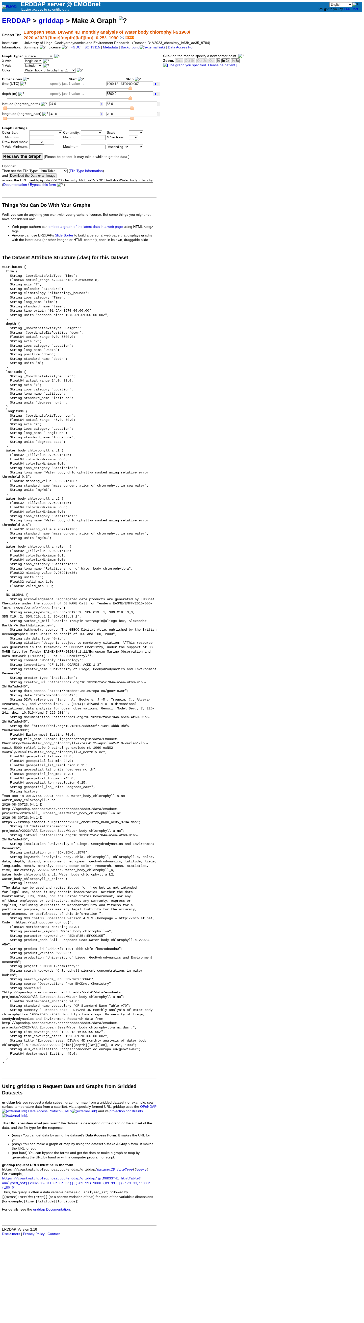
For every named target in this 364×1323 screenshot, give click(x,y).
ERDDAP (16, 20)
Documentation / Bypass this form (29, 185)
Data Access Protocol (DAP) (50, 1111)
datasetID (106, 1170)
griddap (51, 20)
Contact (54, 1234)
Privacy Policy (34, 1234)
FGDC (75, 47)
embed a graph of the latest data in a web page (86, 227)
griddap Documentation (51, 1209)
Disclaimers (11, 1234)
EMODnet (351, 9)
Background (130, 47)
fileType (125, 1170)
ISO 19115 (91, 47)
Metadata (110, 47)
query (142, 1170)
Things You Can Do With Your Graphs (46, 205)
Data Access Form (182, 47)
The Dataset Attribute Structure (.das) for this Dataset (65, 257)
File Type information (86, 171)
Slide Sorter (64, 235)
